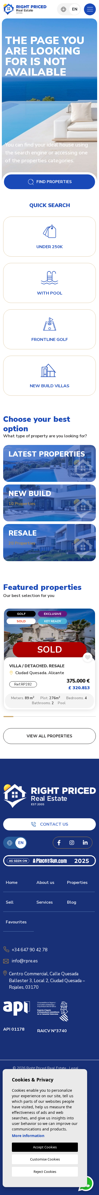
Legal (73, 1068)
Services (44, 902)
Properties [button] (77, 882)
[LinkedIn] (85, 842)
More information (28, 1135)
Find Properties (54, 181)
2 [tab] (18, 717)
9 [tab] (91, 717)
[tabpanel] (49, 661)
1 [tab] (8, 717)
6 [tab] (60, 717)
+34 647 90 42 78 (30, 950)
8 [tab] (80, 717)
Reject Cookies (45, 1171)
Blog (71, 902)
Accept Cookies (45, 1147)
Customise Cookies (45, 1159)
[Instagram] (71, 842)
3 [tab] (29, 717)
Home (11, 882)
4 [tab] (39, 717)
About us (45, 882)
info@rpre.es (25, 961)
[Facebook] (59, 842)
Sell (9, 902)
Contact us (54, 824)
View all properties (49, 736)
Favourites (16, 922)
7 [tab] (70, 717)
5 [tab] (49, 717)
